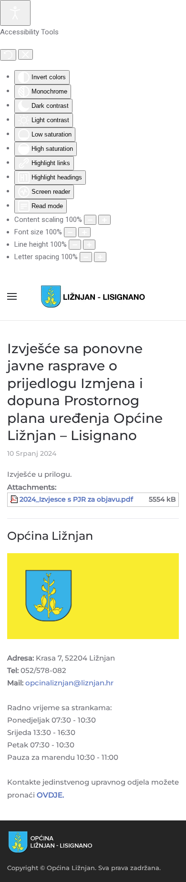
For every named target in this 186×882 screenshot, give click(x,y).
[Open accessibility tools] (15, 13)
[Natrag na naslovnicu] (93, 296)
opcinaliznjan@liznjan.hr (69, 682)
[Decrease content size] (90, 220)
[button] (12, 296)
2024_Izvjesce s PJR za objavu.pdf (76, 499)
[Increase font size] (84, 232)
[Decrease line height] (75, 245)
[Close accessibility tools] (25, 54)
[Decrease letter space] (86, 257)
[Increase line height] (89, 245)
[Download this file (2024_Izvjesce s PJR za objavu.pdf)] (15, 499)
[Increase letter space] (100, 257)
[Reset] (8, 55)
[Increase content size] (104, 220)
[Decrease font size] (70, 232)
